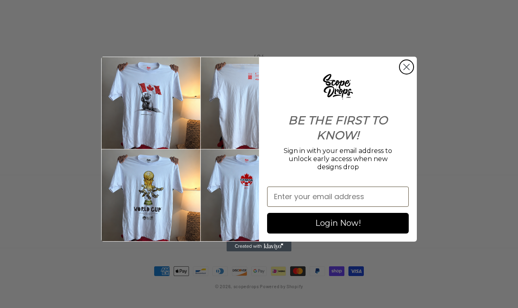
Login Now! (338, 223)
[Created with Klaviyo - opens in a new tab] (259, 246)
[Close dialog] (406, 67)
